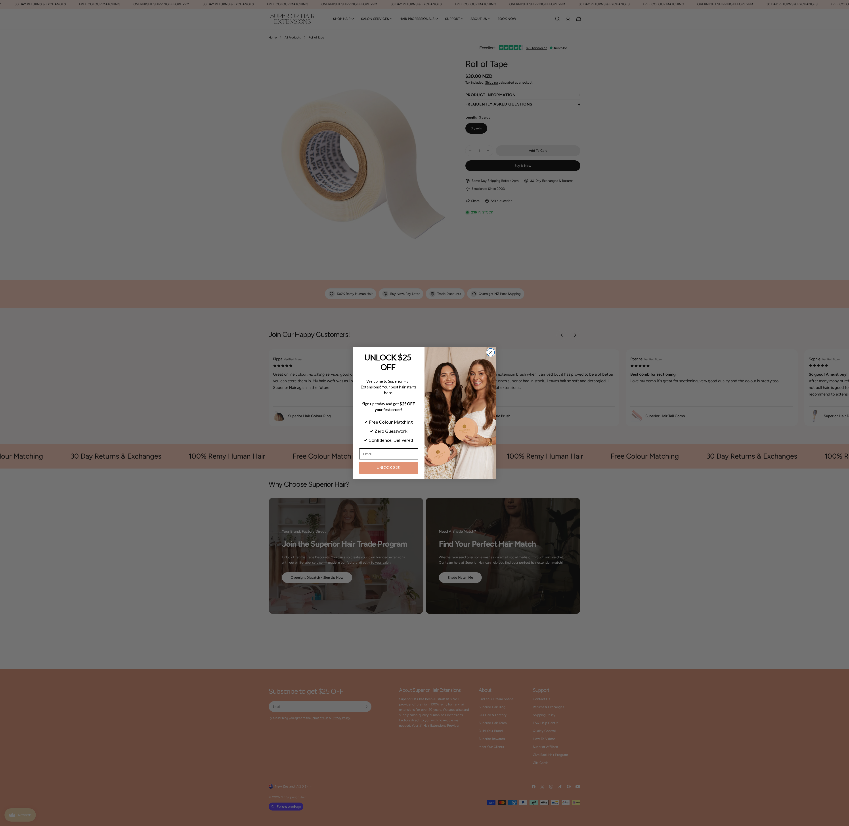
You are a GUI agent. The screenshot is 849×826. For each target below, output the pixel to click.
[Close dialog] (491, 352)
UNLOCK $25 (389, 467)
